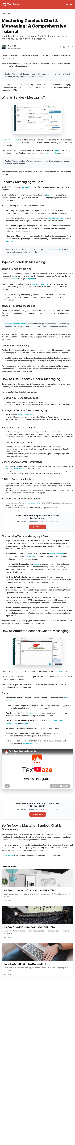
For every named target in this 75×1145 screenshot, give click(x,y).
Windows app (11, 723)
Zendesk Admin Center (25, 415)
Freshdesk (13, 279)
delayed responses (55, 218)
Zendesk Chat (27, 187)
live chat (49, 195)
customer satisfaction (13, 468)
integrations (30, 279)
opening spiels (30, 556)
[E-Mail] (71, 47)
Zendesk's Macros (53, 249)
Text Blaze (13, 4)
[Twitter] (60, 47)
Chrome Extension (58, 721)
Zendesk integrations (32, 503)
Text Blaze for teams (30, 743)
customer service (51, 153)
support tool (10, 241)
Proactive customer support (16, 324)
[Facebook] (64, 47)
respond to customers (40, 284)
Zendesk (57, 150)
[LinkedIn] (68, 47)
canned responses (56, 554)
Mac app (24, 723)
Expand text (33, 713)
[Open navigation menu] (71, 4)
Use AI (36, 564)
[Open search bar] (67, 4)
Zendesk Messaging (10, 140)
